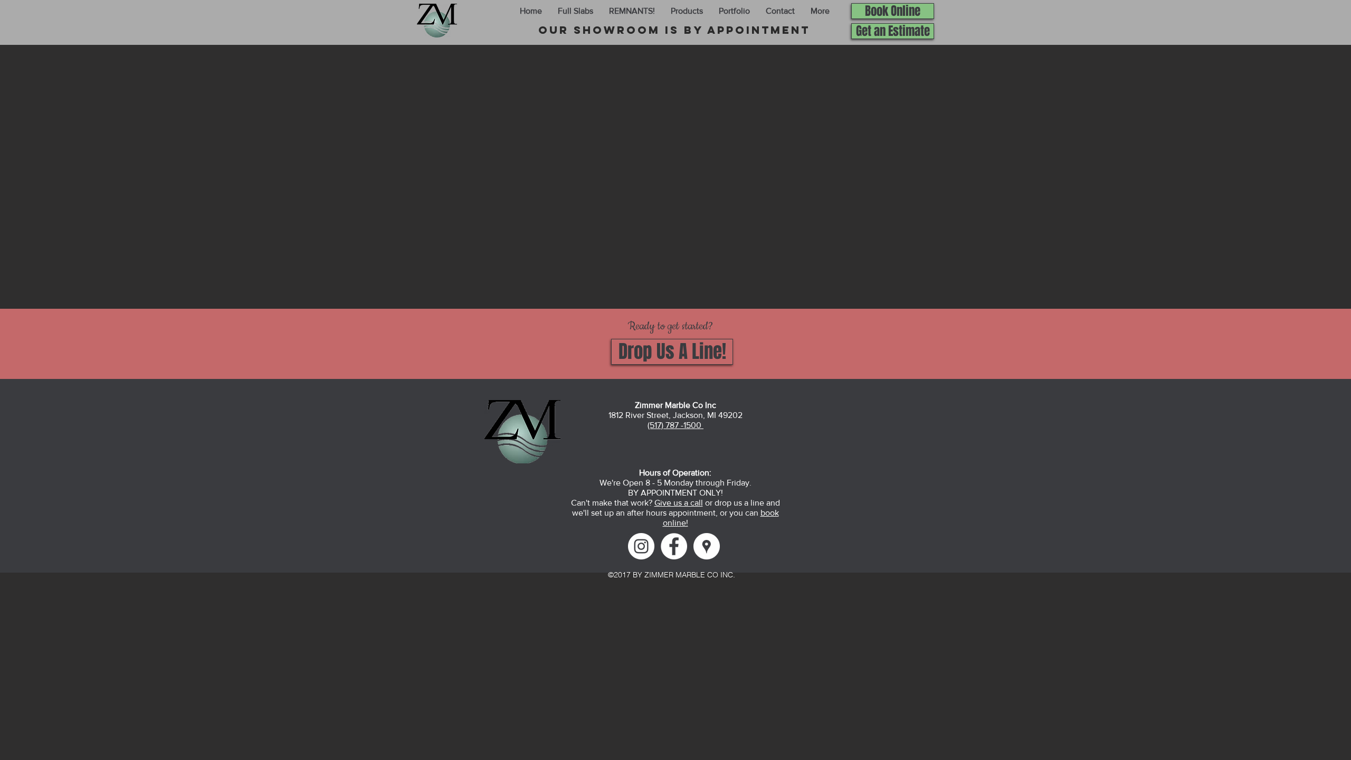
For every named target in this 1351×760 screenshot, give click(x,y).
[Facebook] (674, 546)
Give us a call (678, 502)
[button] (575, 11)
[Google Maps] (706, 546)
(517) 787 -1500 (675, 425)
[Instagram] (641, 546)
